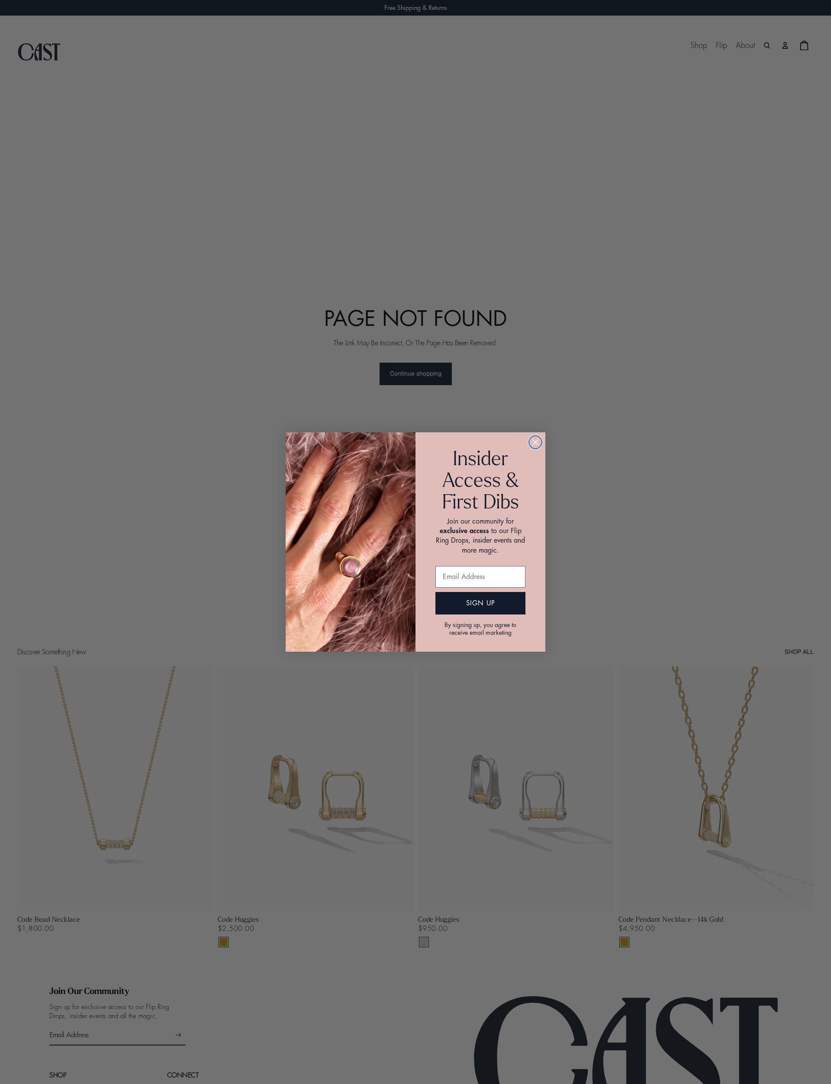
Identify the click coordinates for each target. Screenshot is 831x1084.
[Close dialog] (535, 442)
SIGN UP (480, 603)
